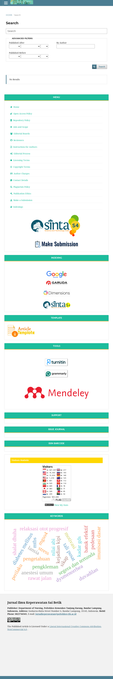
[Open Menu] (6, 3)
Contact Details (20, 180)
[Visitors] (56, 483)
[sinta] (56, 235)
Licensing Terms (21, 160)
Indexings (18, 206)
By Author (61, 42)
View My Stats (61, 505)
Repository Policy (21, 120)
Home (9, 15)
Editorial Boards (21, 133)
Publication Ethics (22, 193)
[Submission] (56, 248)
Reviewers (18, 140)
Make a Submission (22, 200)
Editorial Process (21, 153)
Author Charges (21, 173)
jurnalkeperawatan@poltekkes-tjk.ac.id (55, 614)
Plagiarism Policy (21, 186)
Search (102, 67)
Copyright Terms (21, 166)
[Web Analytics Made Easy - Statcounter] (49, 505)
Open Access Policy (22, 113)
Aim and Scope (20, 126)
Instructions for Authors (25, 146)
